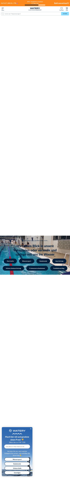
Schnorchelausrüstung (13, 268)
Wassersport (26, 261)
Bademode (43, 261)
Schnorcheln (17, 468)
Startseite (10, 261)
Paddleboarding (58, 268)
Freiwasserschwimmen (37, 268)
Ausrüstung (59, 261)
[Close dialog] (30, 428)
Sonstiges (17, 472)
